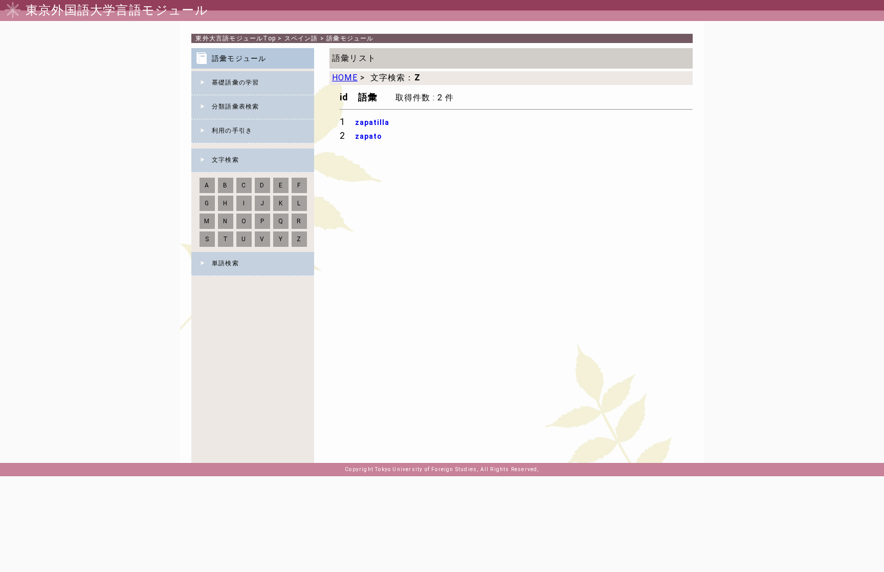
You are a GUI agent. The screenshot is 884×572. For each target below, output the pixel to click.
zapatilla (372, 122)
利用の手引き (232, 130)
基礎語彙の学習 (235, 82)
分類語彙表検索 (235, 106)
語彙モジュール (349, 38)
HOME (345, 77)
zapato (368, 136)
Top (235, 38)
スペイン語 (301, 38)
